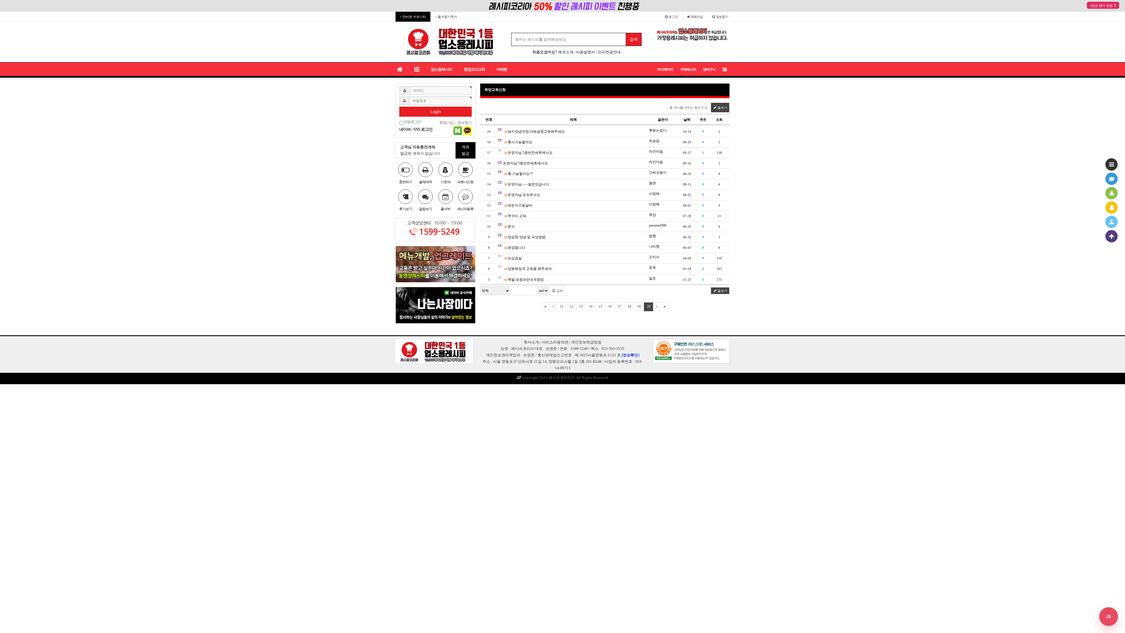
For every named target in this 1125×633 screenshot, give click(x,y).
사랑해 (654, 194)
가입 (697, 16)
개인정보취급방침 (586, 342)
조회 (719, 119)
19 (639, 306)
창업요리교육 (474, 69)
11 (561, 306)
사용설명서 (585, 52)
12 (571, 306)
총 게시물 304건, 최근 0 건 (688, 107)
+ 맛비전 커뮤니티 (413, 16)
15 (600, 306)
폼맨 (652, 183)
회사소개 (531, 342)
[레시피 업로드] (1111, 222)
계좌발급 (465, 150)
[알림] (1111, 207)
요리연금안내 (609, 52)
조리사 (654, 257)
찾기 (722, 16)
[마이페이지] (1111, 193)
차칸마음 (656, 151)
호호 (652, 268)
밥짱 (652, 236)
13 (581, 306)
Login (436, 111)
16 (610, 306)
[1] (505, 131)
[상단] (1111, 236)
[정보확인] (630, 355)
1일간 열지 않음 (1101, 5)
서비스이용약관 (555, 342)
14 (590, 306)
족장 (652, 215)
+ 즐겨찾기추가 (446, 16)
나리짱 (654, 246)
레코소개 (565, 52)
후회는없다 (658, 130)
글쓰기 (722, 107)
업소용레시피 (441, 69)
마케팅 (502, 69)
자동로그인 (412, 122)
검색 (559, 290)
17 (619, 306)
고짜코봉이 (658, 173)
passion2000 (658, 225)
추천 (703, 119)
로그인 (673, 16)
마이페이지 (665, 69)
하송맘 (654, 141)
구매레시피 (688, 69)
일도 (652, 278)
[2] (505, 195)
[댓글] (1111, 179)
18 (629, 306)
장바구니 (709, 69)
